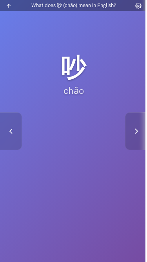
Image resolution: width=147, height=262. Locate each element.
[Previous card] (11, 131)
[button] (73, 131)
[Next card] (136, 131)
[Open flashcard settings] (138, 6)
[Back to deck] (8, 6)
